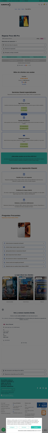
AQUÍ (28, 422)
